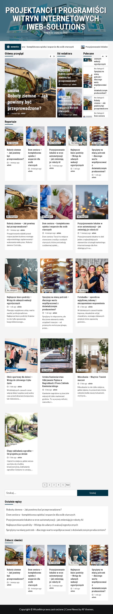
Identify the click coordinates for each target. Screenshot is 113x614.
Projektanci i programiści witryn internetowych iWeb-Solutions (55, 18)
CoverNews (71, 609)
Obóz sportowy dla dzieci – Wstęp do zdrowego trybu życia (19, 380)
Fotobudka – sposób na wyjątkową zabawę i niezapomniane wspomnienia (91, 300)
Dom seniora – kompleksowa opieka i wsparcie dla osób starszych (55, 226)
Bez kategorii (13, 91)
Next (68, 485)
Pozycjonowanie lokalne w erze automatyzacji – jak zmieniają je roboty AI (57, 156)
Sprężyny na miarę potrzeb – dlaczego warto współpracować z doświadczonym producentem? (55, 303)
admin (23, 113)
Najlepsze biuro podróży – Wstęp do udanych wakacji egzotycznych (19, 300)
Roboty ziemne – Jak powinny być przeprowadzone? (28, 102)
